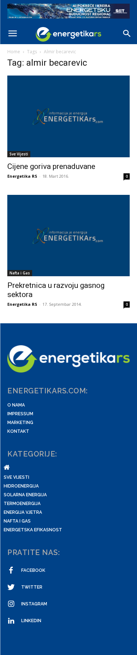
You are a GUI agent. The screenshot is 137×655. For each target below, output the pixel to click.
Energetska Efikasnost (33, 529)
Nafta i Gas (19, 273)
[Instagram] (11, 604)
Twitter (31, 587)
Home (13, 52)
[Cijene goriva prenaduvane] (68, 116)
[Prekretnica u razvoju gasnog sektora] (68, 235)
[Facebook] (11, 570)
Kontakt (18, 431)
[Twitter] (11, 587)
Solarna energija (25, 494)
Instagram (34, 603)
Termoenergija (22, 503)
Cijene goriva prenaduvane (51, 166)
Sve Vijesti (18, 154)
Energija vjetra (23, 512)
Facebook (33, 570)
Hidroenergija (21, 486)
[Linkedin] (11, 621)
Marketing (20, 422)
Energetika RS (22, 176)
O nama (16, 405)
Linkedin (31, 620)
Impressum (20, 413)
